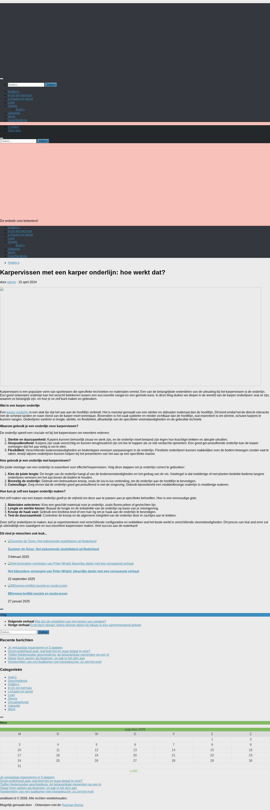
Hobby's (13, 262)
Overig (12, 106)
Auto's (12, 677)
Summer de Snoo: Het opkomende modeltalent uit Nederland (53, 549)
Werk (11, 116)
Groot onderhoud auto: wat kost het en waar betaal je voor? (49, 651)
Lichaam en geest (20, 98)
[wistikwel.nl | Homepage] (44, 71)
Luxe (11, 102)
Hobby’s (14, 91)
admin (11, 282)
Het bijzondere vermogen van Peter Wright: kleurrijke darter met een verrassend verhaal (73, 571)
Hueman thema (72, 805)
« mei (133, 770)
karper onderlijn (17, 412)
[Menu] (1, 78)
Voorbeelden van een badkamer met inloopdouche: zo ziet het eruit (54, 661)
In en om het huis (20, 95)
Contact (13, 127)
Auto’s (20, 109)
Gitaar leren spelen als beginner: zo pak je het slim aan (46, 658)
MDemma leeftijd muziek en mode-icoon (37, 593)
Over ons (14, 130)
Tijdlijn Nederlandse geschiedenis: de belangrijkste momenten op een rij (58, 654)
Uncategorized (18, 702)
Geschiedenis (17, 120)
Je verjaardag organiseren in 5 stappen (35, 647)
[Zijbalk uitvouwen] (1, 609)
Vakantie (14, 113)
